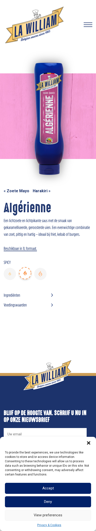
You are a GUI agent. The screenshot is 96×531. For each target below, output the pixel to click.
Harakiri (40, 191)
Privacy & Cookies (49, 525)
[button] (88, 443)
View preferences (48, 515)
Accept (48, 488)
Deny (48, 501)
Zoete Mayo (18, 191)
